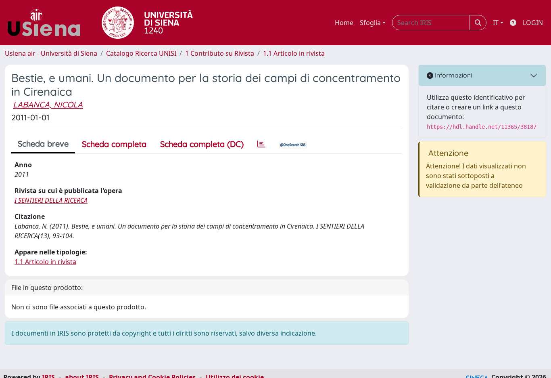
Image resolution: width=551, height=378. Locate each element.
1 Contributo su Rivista (219, 53)
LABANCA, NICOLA (48, 104)
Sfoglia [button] (370, 22)
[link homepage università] (147, 22)
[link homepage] (47, 22)
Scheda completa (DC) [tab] (202, 144)
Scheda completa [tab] (114, 144)
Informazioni (452, 75)
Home (344, 22)
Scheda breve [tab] (43, 144)
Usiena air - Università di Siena (51, 53)
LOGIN (533, 22)
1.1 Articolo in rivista (294, 53)
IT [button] (496, 22)
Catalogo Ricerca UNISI (141, 53)
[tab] (261, 144)
